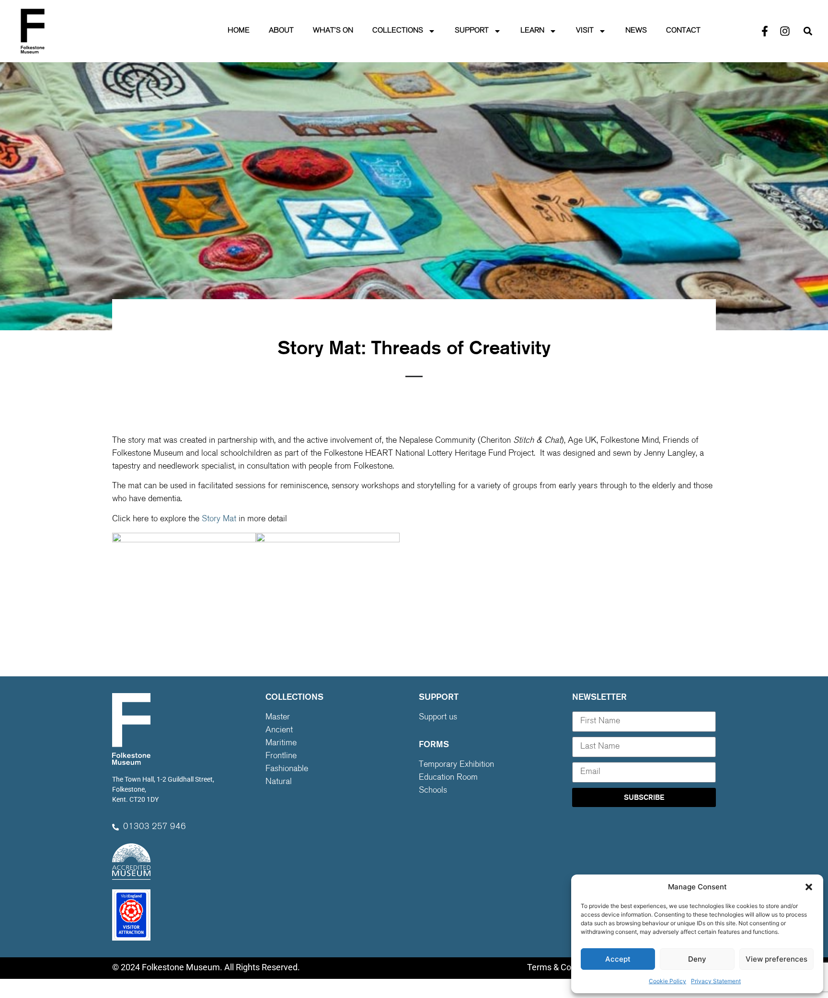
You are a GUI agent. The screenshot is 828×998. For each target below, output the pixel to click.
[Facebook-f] (764, 31)
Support (472, 30)
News (636, 30)
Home (239, 30)
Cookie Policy (667, 981)
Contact (683, 30)
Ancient (279, 730)
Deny (697, 959)
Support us (438, 717)
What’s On (333, 30)
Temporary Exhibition (456, 765)
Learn (532, 30)
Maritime (281, 743)
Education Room (448, 778)
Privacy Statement (716, 981)
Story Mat (219, 519)
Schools (433, 790)
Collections (397, 30)
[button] (809, 887)
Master (277, 717)
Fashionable (286, 769)
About (281, 30)
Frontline (281, 756)
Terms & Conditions (564, 967)
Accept (618, 959)
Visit (585, 30)
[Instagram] (785, 31)
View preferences (776, 959)
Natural (278, 782)
